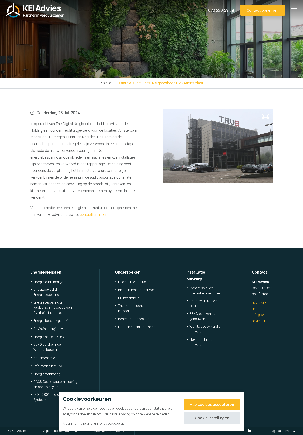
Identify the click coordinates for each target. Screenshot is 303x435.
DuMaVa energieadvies (50, 329)
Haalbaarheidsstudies (134, 282)
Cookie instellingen (212, 418)
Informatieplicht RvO (48, 366)
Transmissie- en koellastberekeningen (205, 290)
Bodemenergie (44, 358)
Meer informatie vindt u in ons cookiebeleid (94, 423)
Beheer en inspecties (133, 319)
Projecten (106, 83)
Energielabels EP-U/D (48, 337)
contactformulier (93, 214)
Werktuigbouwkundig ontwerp (204, 329)
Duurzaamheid (128, 298)
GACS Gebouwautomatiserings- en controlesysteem (56, 384)
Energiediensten (45, 272)
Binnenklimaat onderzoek (136, 290)
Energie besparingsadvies (52, 321)
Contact (259, 272)
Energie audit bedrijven (49, 282)
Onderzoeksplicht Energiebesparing (46, 292)
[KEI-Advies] (35, 10)
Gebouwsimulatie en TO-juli (204, 303)
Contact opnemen (263, 10)
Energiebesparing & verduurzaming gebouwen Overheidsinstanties (52, 307)
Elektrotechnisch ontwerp (201, 342)
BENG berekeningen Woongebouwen (48, 347)
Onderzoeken (127, 272)
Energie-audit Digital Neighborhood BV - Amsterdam (161, 83)
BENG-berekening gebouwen (202, 316)
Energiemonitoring (46, 374)
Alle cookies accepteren (212, 404)
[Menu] (294, 10)
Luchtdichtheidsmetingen (136, 327)
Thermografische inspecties (131, 308)
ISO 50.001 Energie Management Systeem (57, 397)
